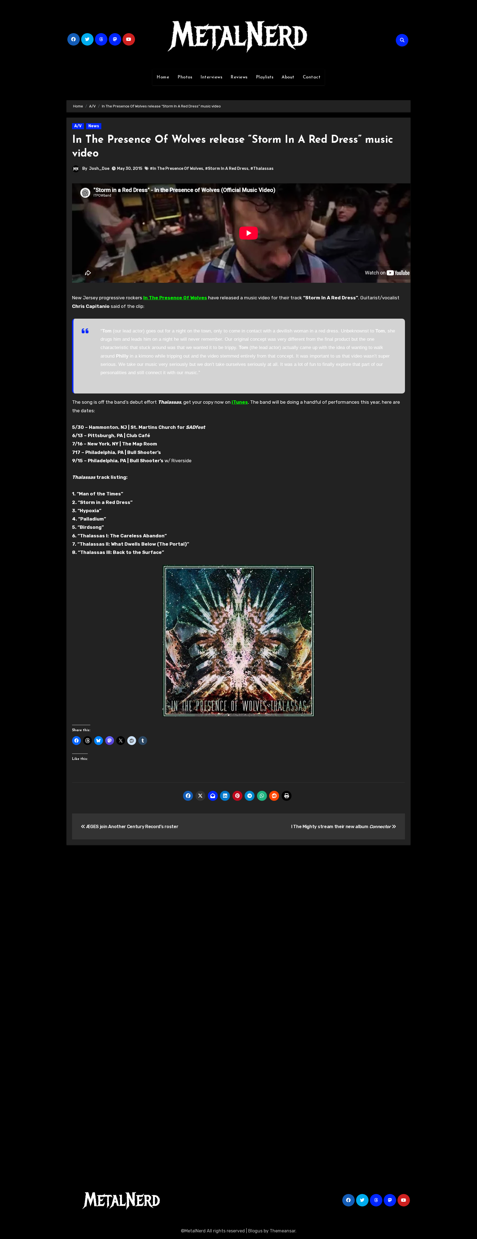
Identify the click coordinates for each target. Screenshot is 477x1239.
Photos (184, 77)
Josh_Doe (99, 168)
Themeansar (282, 1230)
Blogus (255, 1230)
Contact (312, 77)
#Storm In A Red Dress (226, 168)
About (288, 77)
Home (163, 77)
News (93, 126)
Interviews (211, 77)
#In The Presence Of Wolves (176, 168)
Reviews (239, 77)
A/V (78, 126)
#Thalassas (262, 168)
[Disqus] (238, 930)
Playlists (265, 77)
